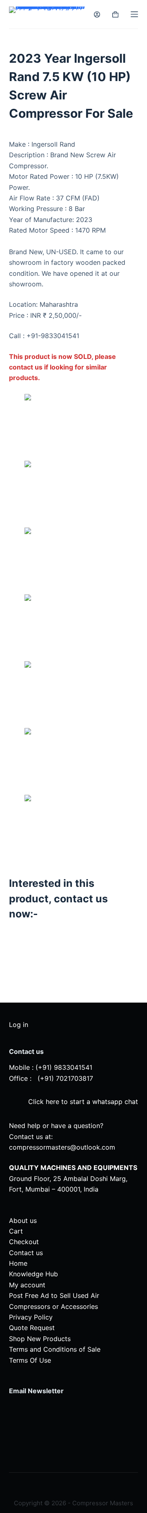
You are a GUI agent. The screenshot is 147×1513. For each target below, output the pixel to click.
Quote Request (32, 1328)
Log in (18, 1024)
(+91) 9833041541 (64, 1067)
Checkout (24, 1242)
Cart (16, 1231)
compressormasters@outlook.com (62, 1147)
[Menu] (134, 14)
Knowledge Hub (33, 1274)
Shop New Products (40, 1339)
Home (18, 1263)
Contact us (26, 1253)
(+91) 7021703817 (65, 1078)
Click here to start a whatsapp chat (82, 1101)
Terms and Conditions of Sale (54, 1349)
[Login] (97, 14)
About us (23, 1220)
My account (27, 1285)
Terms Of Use (30, 1360)
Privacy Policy (31, 1317)
